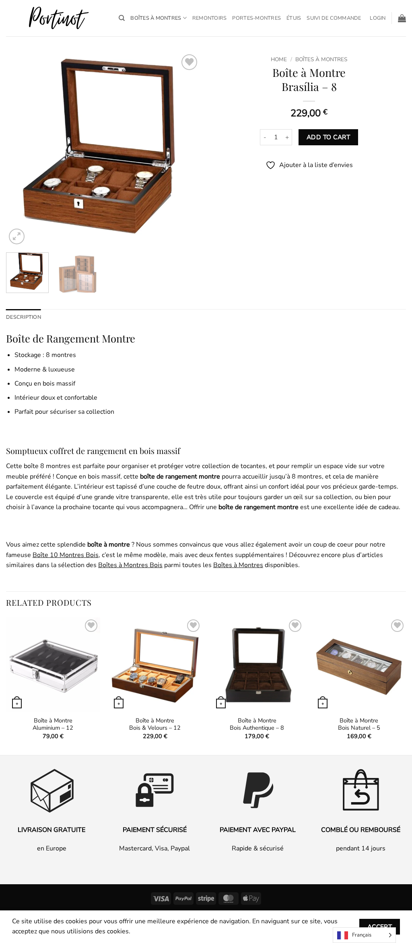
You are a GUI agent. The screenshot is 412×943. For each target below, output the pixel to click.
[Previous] (20, 149)
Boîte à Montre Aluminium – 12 (53, 724)
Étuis (293, 18)
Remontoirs (209, 18)
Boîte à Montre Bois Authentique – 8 (257, 724)
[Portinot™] (56, 18)
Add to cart (328, 137)
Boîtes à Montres (155, 18)
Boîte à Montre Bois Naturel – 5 (359, 724)
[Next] (186, 149)
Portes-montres (256, 18)
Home (279, 59)
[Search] (122, 18)
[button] (377, 18)
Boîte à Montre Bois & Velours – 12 (155, 724)
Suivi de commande (334, 18)
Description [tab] (23, 317)
